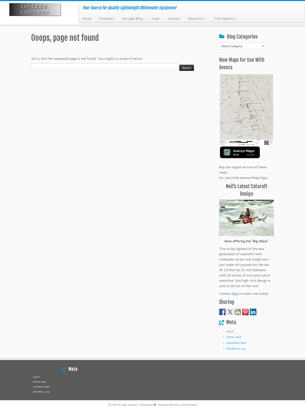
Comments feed (236, 343)
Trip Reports (224, 18)
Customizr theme (188, 404)
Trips (155, 18)
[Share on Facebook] (222, 312)
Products (107, 18)
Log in (230, 331)
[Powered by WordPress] (154, 404)
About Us (196, 18)
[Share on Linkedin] (253, 312)
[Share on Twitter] (230, 312)
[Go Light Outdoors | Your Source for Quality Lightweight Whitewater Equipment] (35, 9)
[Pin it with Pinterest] (245, 312)
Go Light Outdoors (127, 404)
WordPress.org (235, 348)
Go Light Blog (132, 18)
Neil (235, 293)
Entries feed (233, 337)
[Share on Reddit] (237, 312)
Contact (174, 18)
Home (86, 18)
